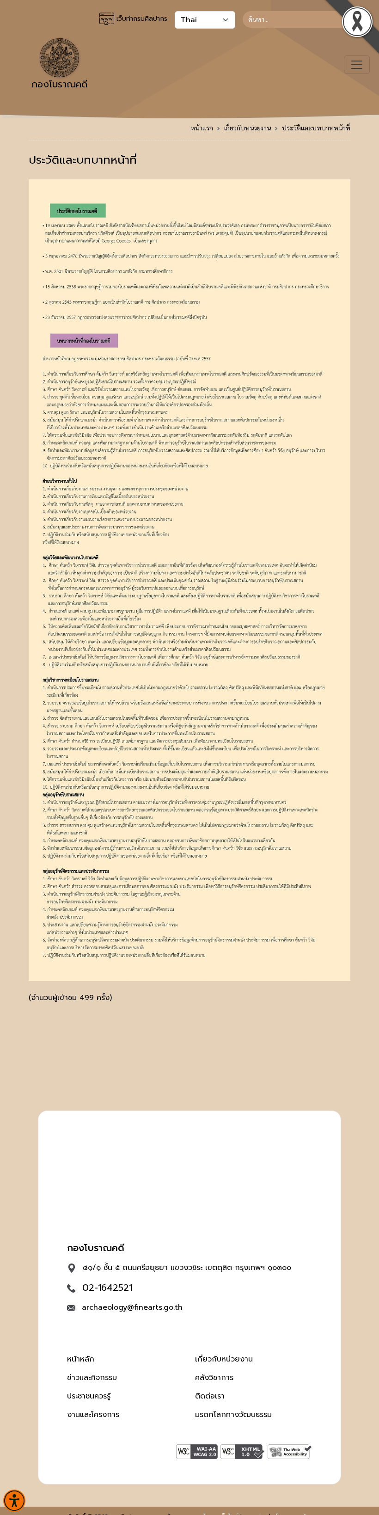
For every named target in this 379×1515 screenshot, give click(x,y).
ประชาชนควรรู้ (88, 1396)
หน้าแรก (201, 127)
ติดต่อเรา (210, 1396)
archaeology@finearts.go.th (132, 1307)
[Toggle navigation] (357, 64)
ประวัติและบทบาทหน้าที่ (316, 127)
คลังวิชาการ (214, 1377)
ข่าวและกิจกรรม (92, 1377)
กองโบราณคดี (59, 84)
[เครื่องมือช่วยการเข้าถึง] (14, 1501)
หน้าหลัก (80, 1359)
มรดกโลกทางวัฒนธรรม (233, 1414)
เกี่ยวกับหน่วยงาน (247, 127)
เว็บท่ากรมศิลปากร (140, 19)
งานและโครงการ (93, 1414)
